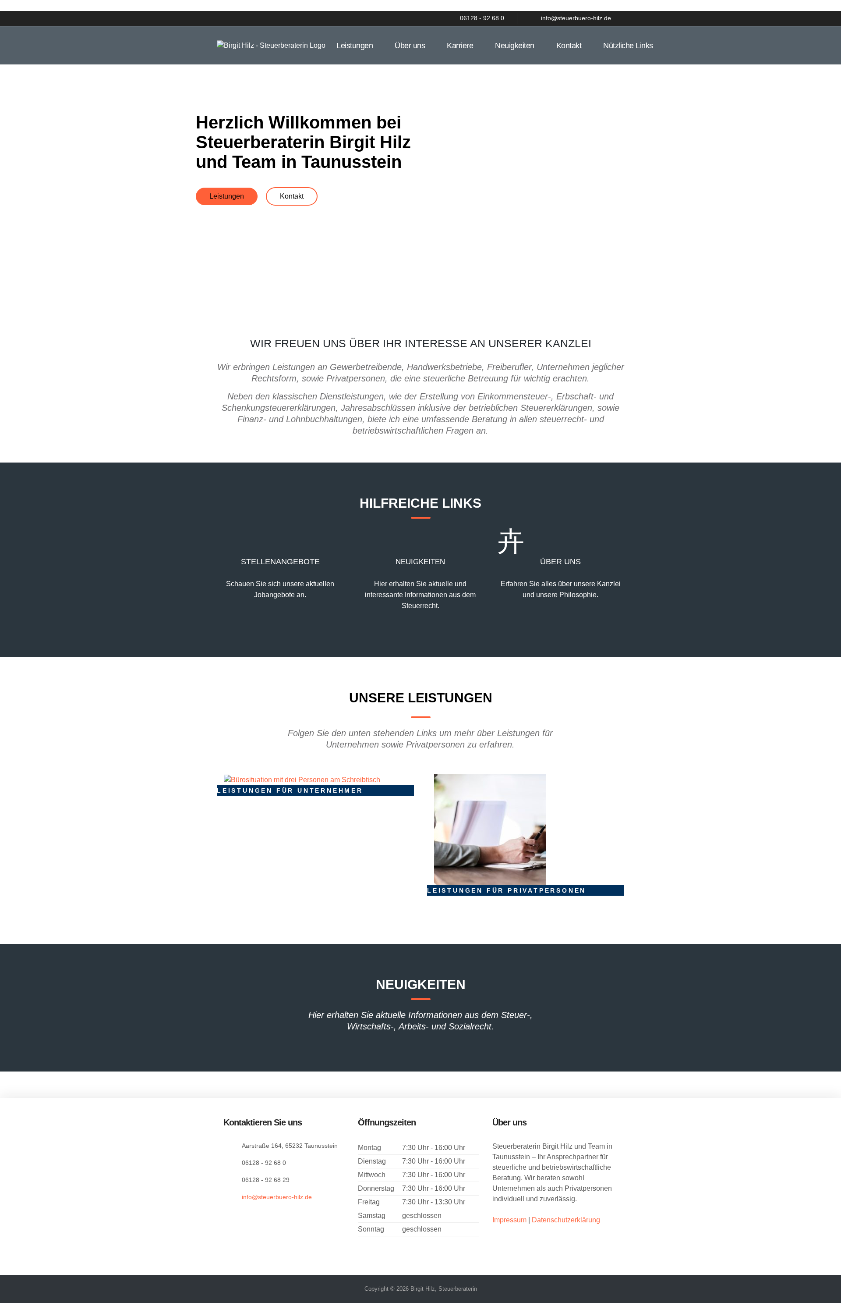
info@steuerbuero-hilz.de (277, 1196)
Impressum (510, 1220)
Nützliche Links (628, 45)
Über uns (410, 45)
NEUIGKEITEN (420, 562)
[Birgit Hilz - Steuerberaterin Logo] (271, 45)
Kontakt (569, 45)
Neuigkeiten (514, 45)
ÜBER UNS (560, 561)
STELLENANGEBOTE (280, 561)
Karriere (460, 45)
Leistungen (354, 45)
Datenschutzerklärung (566, 1220)
